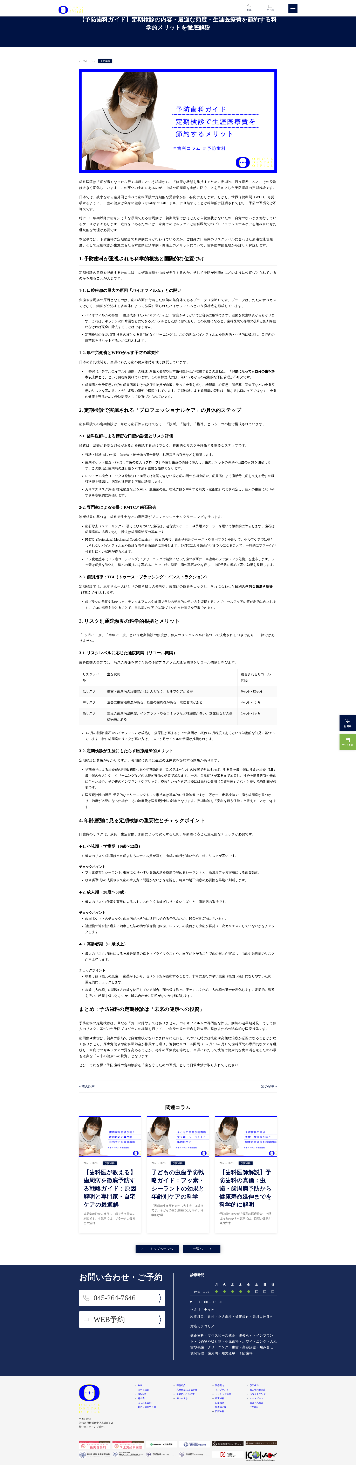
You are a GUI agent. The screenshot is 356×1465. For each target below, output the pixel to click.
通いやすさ (182, 1398)
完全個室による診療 (187, 1389)
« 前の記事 (87, 1086)
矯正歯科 (219, 1398)
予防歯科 (254, 1385)
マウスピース (256, 1398)
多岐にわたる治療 (186, 1394)
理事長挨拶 (143, 1389)
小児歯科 (254, 1407)
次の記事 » (269, 1086)
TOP (140, 1385)
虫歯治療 (219, 1402)
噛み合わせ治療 (258, 1389)
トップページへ (161, 1249)
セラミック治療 (223, 1394)
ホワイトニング (258, 1394)
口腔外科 (219, 1411)
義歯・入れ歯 (256, 1402)
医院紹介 (142, 1394)
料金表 (141, 1398)
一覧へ (198, 1249)
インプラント (222, 1389)
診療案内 (219, 1385)
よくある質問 (144, 1402)
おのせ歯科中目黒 (147, 1407)
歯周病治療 (220, 1407)
